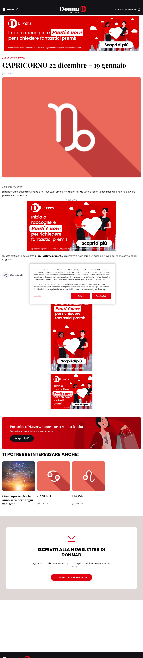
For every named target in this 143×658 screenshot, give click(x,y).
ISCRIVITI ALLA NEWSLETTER (71, 577)
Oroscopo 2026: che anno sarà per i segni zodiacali (17, 500)
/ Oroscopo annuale (13, 57)
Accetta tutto (101, 296)
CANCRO (44, 496)
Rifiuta (81, 296)
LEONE (77, 496)
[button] (8, 9)
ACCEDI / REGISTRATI (126, 9)
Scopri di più (22, 438)
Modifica (37, 296)
